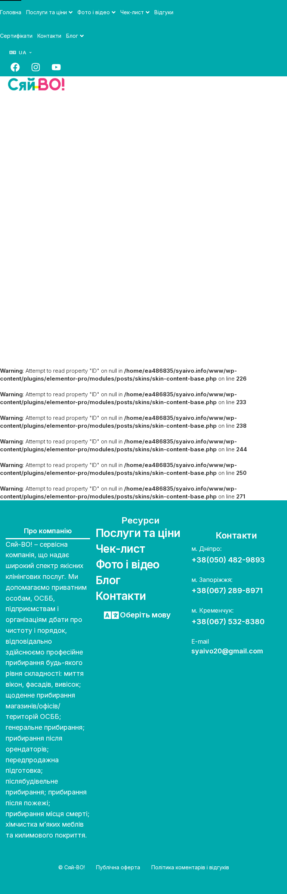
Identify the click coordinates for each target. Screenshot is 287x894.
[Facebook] (15, 67)
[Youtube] (56, 67)
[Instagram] (35, 67)
